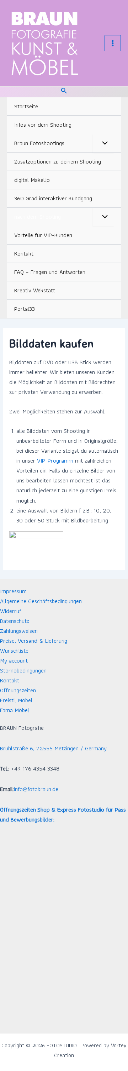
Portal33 (24, 309)
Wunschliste (14, 650)
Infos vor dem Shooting (42, 125)
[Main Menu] (113, 43)
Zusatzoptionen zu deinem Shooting (57, 161)
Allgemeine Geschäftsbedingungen (41, 601)
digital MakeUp (32, 180)
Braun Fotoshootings (39, 143)
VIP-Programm (54, 460)
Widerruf (10, 611)
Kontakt (23, 253)
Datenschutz (14, 621)
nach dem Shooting (37, 217)
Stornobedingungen (23, 670)
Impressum (13, 591)
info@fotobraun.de (36, 789)
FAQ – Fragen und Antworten (49, 272)
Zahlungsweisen (19, 631)
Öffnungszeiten (18, 690)
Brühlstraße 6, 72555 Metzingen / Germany (53, 748)
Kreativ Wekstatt (34, 290)
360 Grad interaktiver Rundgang (53, 198)
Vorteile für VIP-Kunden (43, 235)
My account (14, 660)
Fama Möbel (14, 710)
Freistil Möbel (16, 700)
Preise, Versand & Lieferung (33, 641)
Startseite (26, 106)
